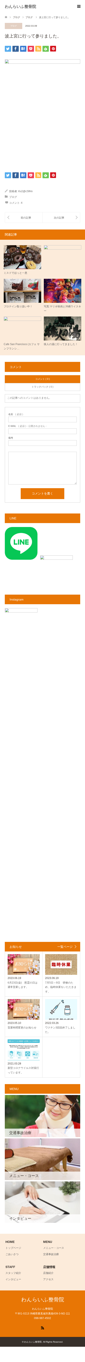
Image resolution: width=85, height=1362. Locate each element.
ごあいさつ (12, 1254)
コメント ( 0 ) (42, 379)
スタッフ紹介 (13, 1273)
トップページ (13, 1247)
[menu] (78, 6)
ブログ (13, 26)
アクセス (48, 1279)
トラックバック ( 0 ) (42, 386)
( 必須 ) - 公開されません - (27, 426)
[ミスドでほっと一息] (23, 217)
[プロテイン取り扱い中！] (61, 217)
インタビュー (13, 1279)
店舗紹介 (48, 1273)
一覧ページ (65, 946)
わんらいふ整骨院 (20, 6)
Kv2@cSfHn (25, 191)
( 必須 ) (15, 414)
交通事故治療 (51, 1254)
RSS (42, 1327)
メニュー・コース (53, 1247)
